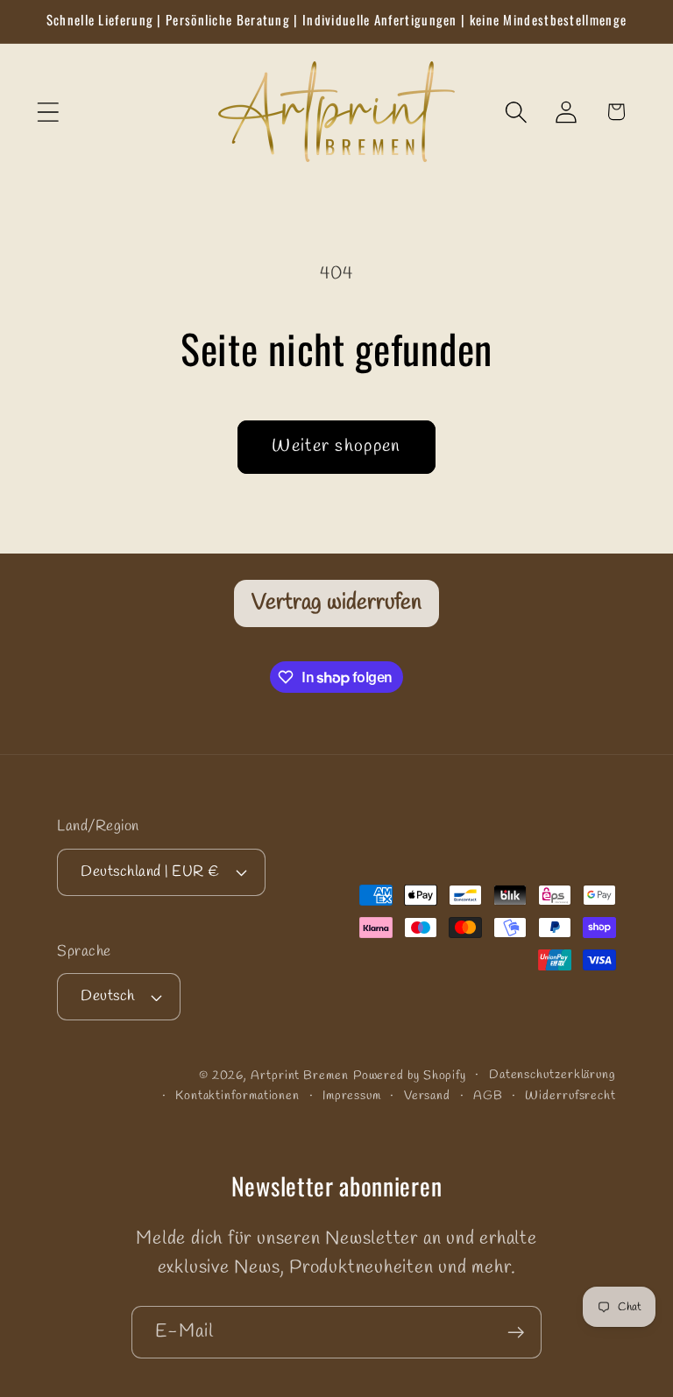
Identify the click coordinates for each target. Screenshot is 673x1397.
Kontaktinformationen (237, 1096)
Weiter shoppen (336, 446)
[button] (48, 112)
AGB (488, 1096)
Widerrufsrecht (570, 1096)
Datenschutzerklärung (552, 1075)
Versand (427, 1096)
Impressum (351, 1096)
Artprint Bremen (300, 1076)
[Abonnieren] (516, 1332)
